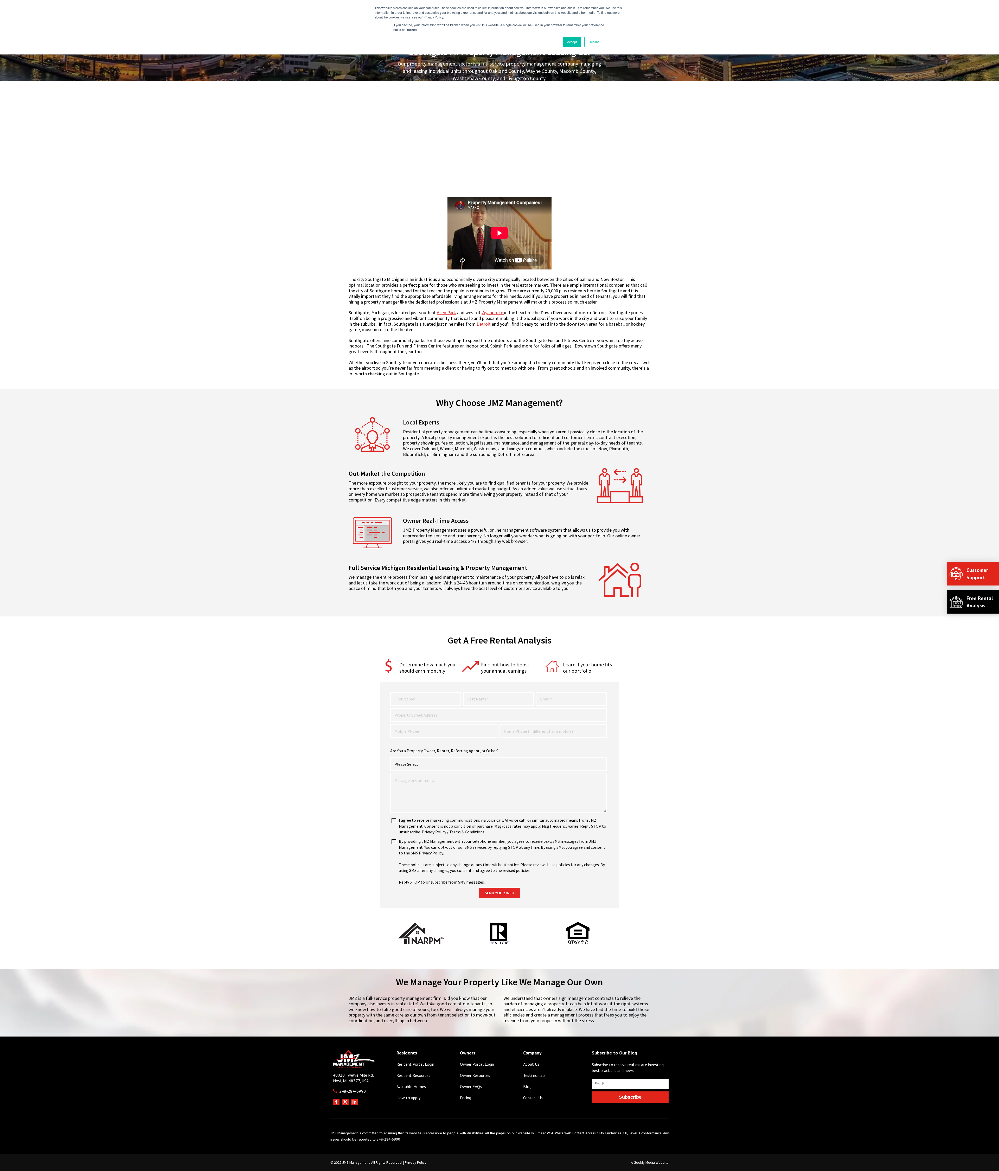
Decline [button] (594, 42)
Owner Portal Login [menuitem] (477, 1064)
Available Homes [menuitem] (411, 1086)
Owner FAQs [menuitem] (471, 1086)
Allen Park (446, 313)
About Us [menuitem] (531, 1064)
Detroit (484, 324)
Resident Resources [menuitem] (413, 1075)
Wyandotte (492, 313)
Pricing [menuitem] (465, 1097)
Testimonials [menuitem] (534, 1075)
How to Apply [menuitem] (408, 1097)
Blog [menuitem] (527, 1086)
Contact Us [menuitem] (533, 1097)
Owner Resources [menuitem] (475, 1075)
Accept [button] (572, 42)
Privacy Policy (415, 1162)
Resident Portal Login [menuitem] (415, 1064)
